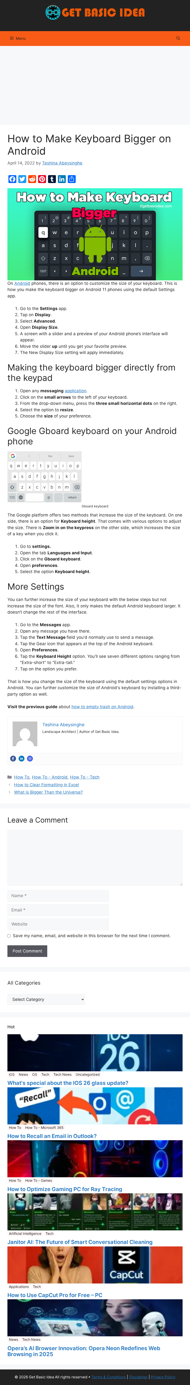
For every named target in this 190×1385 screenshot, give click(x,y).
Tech (45, 1074)
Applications (19, 1286)
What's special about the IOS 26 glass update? (67, 1083)
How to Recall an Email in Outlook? (52, 1136)
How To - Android (50, 777)
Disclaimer (138, 1377)
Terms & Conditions (108, 1377)
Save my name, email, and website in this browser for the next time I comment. (92, 935)
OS (34, 1074)
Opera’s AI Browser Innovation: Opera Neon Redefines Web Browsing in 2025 (83, 1351)
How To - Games (38, 1180)
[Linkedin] (21, 759)
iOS (12, 1074)
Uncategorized (88, 1074)
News (23, 1074)
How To (21, 777)
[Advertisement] (95, 83)
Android (22, 283)
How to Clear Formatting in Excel (46, 784)
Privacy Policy (163, 1377)
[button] (178, 38)
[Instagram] (30, 759)
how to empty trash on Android (102, 706)
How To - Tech (84, 777)
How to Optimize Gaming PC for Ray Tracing (64, 1189)
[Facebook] (13, 759)
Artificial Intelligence (25, 1233)
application (75, 390)
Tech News (62, 1074)
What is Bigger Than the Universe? (48, 792)
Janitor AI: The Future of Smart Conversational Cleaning (80, 1242)
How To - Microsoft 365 (44, 1127)
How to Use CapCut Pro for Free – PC (54, 1295)
